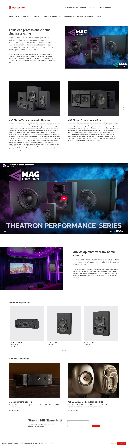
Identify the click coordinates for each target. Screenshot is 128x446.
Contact (99, 16)
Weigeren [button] (113, 443)
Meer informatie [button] (48, 443)
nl (90, 7)
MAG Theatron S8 (89, 343)
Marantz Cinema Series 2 (20, 401)
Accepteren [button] (122, 443)
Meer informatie (14, 411)
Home (11, 16)
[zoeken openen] (114, 8)
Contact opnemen (70, 7)
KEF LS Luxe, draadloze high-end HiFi (85, 401)
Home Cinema (69, 16)
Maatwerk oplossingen (85, 16)
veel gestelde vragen (105, 7)
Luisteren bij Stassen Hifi (51, 16)
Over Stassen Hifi (22, 16)
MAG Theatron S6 (52, 343)
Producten (35, 16)
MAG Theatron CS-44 (16, 343)
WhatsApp (83, 7)
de (93, 7)
